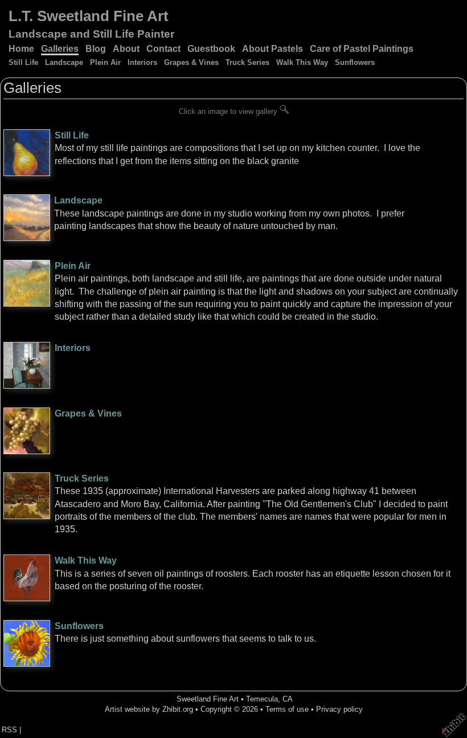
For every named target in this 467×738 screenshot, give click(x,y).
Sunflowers (355, 62)
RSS (9, 729)
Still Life (23, 62)
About (126, 49)
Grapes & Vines (191, 62)
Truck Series (247, 62)
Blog (95, 49)
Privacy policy (339, 709)
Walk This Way (302, 62)
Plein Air (105, 62)
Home (21, 49)
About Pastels (272, 49)
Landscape (64, 62)
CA (287, 699)
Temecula (262, 699)
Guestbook (211, 49)
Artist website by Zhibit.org (149, 709)
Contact (163, 49)
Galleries (60, 49)
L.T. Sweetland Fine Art (89, 16)
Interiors (142, 62)
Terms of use (287, 709)
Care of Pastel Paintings (361, 49)
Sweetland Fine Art (208, 699)
